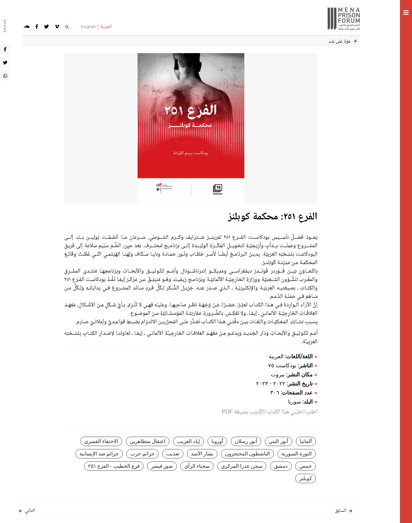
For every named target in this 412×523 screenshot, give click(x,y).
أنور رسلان (246, 441)
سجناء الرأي (197, 466)
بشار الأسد (202, 454)
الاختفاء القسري (101, 441)
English (88, 26)
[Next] (20, 511)
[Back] (355, 41)
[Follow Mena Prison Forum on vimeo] (57, 26)
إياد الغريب (188, 441)
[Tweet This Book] (5, 62)
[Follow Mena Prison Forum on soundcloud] (27, 26)
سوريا (294, 401)
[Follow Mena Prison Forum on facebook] (37, 26)
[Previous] (350, 511)
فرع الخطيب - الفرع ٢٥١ (114, 466)
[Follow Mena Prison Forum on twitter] (46, 26)
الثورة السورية (296, 454)
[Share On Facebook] (5, 49)
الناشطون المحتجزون (247, 454)
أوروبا (217, 441)
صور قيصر (162, 466)
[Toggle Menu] (406, 13)
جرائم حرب (142, 454)
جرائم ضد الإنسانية (99, 454)
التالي (30, 511)
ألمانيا (306, 441)
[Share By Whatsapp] (5, 75)
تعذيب (172, 454)
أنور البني (278, 441)
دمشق (281, 466)
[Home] (341, 18)
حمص (305, 466)
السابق (340, 511)
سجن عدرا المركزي (241, 466)
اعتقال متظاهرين (148, 441)
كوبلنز (305, 478)
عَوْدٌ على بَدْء (340, 41)
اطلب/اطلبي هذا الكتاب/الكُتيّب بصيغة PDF (270, 412)
